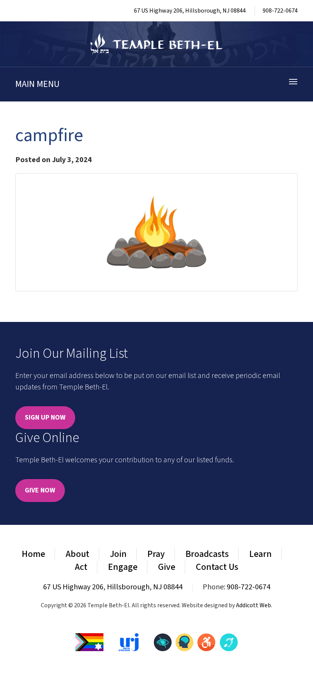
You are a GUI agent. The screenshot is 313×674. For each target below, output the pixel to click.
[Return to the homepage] (156, 44)
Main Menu (37, 84)
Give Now (40, 490)
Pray (156, 554)
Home (33, 554)
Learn (260, 554)
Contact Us (217, 567)
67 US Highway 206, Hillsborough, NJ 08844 (190, 10)
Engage (122, 567)
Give (166, 567)
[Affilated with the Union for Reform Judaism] (129, 642)
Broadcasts (207, 554)
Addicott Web (253, 605)
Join (118, 554)
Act (81, 567)
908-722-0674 (280, 10)
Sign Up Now (45, 417)
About (77, 554)
